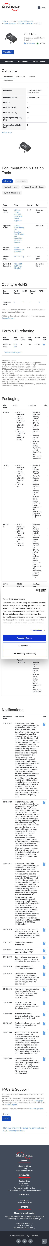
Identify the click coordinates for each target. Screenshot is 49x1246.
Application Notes (10, 187)
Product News (24, 1181)
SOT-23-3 (15, 346)
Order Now (7, 52)
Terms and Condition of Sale (24, 1188)
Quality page (38, 1101)
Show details (36, 630)
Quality (24, 1168)
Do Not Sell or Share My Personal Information (24, 1190)
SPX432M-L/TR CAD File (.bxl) (18, 266)
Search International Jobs (23, 1228)
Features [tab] (32, 76)
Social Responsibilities (24, 1171)
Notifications (23, 61)
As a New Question (36, 1109)
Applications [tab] (8, 81)
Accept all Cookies (24, 638)
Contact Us (24, 1200)
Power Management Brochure (19, 250)
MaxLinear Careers (23, 1223)
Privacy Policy (24, 1183)
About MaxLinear (24, 1166)
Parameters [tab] (8, 76)
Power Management (25, 21)
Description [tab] (20, 76)
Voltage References (25, 23)
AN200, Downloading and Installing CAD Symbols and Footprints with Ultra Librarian (19, 234)
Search (6, 1118)
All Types (7, 181)
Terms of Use (24, 1186)
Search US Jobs (23, 1225)
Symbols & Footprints (12, 193)
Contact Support (8, 318)
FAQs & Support (39, 61)
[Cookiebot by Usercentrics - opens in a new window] (35, 590)
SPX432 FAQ (19, 257)
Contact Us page (11, 1105)
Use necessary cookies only (24, 653)
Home (4, 21)
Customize (23, 646)
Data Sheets (30, 43)
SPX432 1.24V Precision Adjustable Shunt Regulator (18, 215)
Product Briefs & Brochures (34, 187)
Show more (7, 132)
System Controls (10, 23)
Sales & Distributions (24, 1203)
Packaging (9, 61)
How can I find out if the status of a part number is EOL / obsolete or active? (23, 1129)
